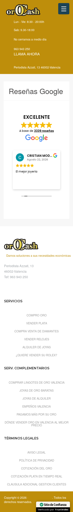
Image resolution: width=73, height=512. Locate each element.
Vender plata (36, 323)
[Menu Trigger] (63, 8)
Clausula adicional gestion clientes (36, 484)
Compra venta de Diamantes (36, 331)
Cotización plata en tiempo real (36, 476)
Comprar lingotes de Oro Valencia (36, 382)
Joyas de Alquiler (37, 398)
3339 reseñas (44, 131)
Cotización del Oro (36, 468)
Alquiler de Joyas (37, 347)
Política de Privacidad (36, 460)
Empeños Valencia (36, 406)
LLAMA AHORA (27, 53)
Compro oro (37, 315)
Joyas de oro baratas (36, 390)
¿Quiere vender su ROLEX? (36, 355)
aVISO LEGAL (36, 452)
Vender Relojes (36, 339)
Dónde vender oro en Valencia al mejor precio (37, 423)
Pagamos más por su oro (36, 414)
